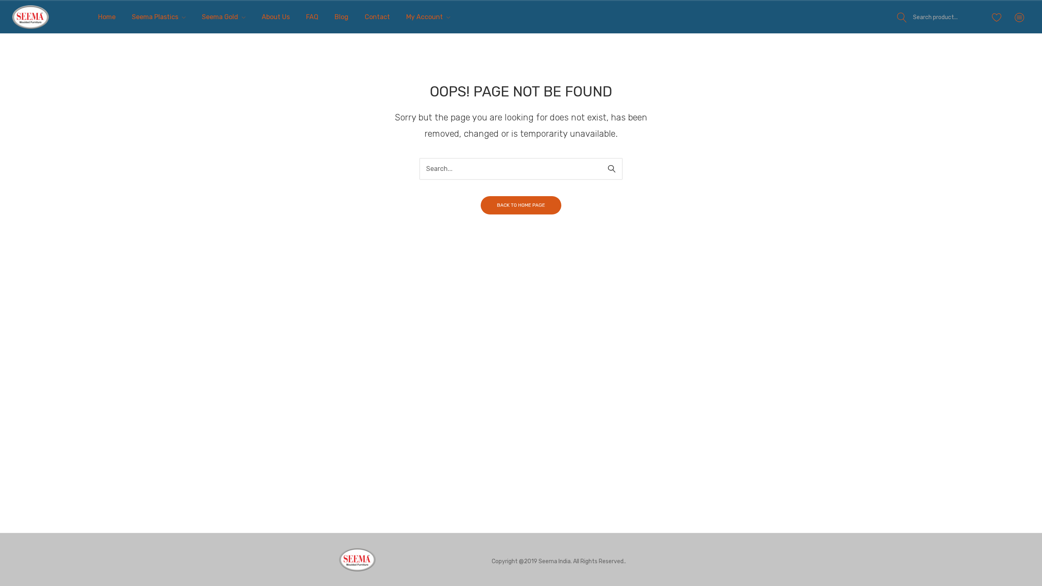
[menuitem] (107, 17)
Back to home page (521, 205)
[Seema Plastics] (30, 16)
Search (902, 17)
